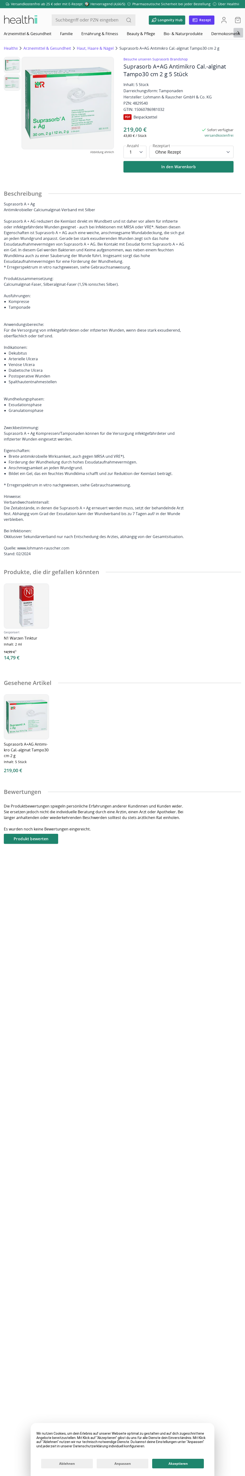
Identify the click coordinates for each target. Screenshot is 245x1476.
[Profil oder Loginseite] (224, 20)
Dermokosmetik (225, 33)
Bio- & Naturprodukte (183, 33)
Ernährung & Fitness (99, 33)
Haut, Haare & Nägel (95, 48)
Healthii (11, 48)
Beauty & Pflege (141, 33)
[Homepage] (20, 20)
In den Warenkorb (178, 166)
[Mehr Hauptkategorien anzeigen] (238, 33)
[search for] (129, 20)
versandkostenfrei (219, 135)
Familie (66, 33)
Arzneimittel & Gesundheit (27, 33)
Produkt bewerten (31, 838)
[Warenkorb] (236, 20)
